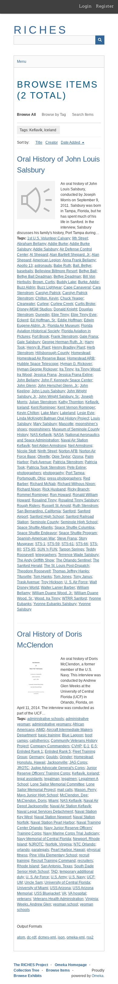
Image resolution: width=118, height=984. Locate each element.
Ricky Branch (78, 489)
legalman (52, 779)
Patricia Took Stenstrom (46, 467)
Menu (21, 61)
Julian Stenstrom (43, 402)
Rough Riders (28, 506)
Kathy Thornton (71, 402)
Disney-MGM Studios (34, 309)
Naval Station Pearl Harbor (53, 822)
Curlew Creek (62, 304)
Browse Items (58, 970)
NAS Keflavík (41, 435)
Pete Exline (76, 467)
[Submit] (99, 40)
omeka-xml (76, 937)
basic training (49, 735)
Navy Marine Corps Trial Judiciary (71, 833)
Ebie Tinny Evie (84, 315)
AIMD (40, 730)
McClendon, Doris (32, 800)
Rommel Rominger (32, 495)
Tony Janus (82, 576)
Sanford (69, 511)
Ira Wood (24, 375)
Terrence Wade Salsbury (78, 555)
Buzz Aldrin (26, 287)
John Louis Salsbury (48, 391)
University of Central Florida (67, 882)
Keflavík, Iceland (85, 773)
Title (38, 142)
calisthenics (39, 740)
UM (20, 882)
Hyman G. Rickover (76, 364)
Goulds (52, 757)
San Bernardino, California (39, 511)
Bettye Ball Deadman (34, 276)
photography (53, 473)
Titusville (24, 576)
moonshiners (39, 429)
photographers (29, 473)
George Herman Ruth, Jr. (62, 342)
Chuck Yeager (72, 298)
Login (85, 6)
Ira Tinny (66, 369)
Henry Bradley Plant (68, 347)
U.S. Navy (77, 877)
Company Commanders (50, 746)
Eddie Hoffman (69, 320)
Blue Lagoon (72, 735)
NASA (59, 435)
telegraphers (45, 555)
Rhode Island (28, 866)
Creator (51, 142)
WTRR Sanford (74, 598)
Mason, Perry (85, 790)
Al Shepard (39, 255)
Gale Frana (89, 336)
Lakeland (67, 413)
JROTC (23, 768)
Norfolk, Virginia (58, 844)
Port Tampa (75, 473)
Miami (53, 800)
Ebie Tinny (60, 315)
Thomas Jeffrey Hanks (70, 571)
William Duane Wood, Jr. (52, 593)
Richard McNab (43, 484)
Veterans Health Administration (58, 899)
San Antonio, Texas (56, 866)
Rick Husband (54, 489)
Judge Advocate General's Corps (58, 768)
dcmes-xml (47, 937)
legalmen (69, 779)
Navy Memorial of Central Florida (44, 839)
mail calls (65, 790)
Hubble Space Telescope (37, 364)
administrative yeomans (51, 724)
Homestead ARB (80, 358)
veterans (24, 899)
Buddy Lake (66, 282)
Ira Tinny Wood (87, 369)
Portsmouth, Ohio (31, 478)
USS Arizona (60, 888)
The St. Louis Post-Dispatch (66, 566)
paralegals (40, 850)
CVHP (76, 746)
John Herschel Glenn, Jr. (58, 385)
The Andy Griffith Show (35, 560)
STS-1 (40, 544)
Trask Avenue (28, 582)
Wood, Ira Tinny (47, 598)
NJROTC (36, 844)
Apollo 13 (25, 265)
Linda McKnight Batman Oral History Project (53, 418)
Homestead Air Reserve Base (41, 358)
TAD (54, 871)
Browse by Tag (54, 114)
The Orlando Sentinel (73, 560)
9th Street (80, 238)
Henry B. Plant (38, 347)
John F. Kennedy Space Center (66, 380)
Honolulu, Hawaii (31, 762)
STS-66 (82, 544)
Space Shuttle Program (78, 533)
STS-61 (67, 544)
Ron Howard (60, 495)
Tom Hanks (42, 576)
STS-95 (29, 549)
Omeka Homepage (71, 965)
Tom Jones (62, 576)
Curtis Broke (85, 304)
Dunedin (42, 315)
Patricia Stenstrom (68, 462)
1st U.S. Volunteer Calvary (48, 238)
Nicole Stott (26, 451)
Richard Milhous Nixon (76, 484)
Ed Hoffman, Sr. (43, 320)
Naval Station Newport (52, 817)
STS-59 (53, 544)
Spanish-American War (36, 538)
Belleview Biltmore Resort (56, 271)
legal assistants (29, 779)
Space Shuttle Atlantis (35, 527)
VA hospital (77, 893)
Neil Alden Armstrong (49, 445)
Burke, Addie (88, 282)
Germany (36, 757)
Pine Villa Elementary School (53, 855)
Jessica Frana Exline (75, 375)
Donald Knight (65, 309)
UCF (90, 877)
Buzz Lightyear (49, 287)
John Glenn (26, 385)
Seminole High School (79, 522)
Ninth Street (47, 451)
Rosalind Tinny (44, 500)
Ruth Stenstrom (85, 506)
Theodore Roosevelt (34, 571)
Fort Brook (40, 336)
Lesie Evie (85, 413)
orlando (23, 850)
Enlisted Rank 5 (58, 751)
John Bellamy (28, 380)
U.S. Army (59, 877)
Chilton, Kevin (46, 298)
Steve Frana (67, 538)
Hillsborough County (52, 353)
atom (21, 937)
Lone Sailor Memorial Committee (57, 784)
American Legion (47, 260)
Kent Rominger (43, 407)
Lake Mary (49, 413)
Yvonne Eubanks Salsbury (55, 604)
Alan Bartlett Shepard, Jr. (70, 255)
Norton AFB (68, 451)
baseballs (25, 271)
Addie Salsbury (45, 249)
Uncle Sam (34, 882)
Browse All (26, 114)
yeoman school (65, 904)
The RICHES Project (31, 965)
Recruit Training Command (53, 860)
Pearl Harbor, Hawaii (68, 850)
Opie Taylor (61, 456)
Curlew (43, 304)
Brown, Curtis (44, 282)
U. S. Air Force (76, 582)
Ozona (77, 456)
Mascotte (66, 424)
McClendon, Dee (74, 795)
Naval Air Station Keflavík (70, 806)
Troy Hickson (52, 582)
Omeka (97, 976)
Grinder (66, 757)
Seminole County (44, 522)
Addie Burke (58, 244)
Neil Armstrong (80, 445)
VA (64, 893)
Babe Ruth (62, 265)
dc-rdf (31, 937)
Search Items (82, 114)
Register (105, 6)
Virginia (91, 899)
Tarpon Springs (71, 549)
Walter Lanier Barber (58, 587)
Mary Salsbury (45, 424)
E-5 (94, 746)
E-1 (86, 746)
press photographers (64, 478)
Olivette (44, 456)
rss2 (90, 937)
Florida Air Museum (63, 325)
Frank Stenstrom (64, 336)
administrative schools (45, 719)
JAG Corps (78, 762)
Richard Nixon (29, 489)
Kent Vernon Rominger (76, 407)
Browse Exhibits (28, 976)
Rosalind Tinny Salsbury (78, 500)
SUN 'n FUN (47, 549)
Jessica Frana (45, 375)
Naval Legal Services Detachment (45, 811)
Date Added (71, 142)
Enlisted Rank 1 (30, 751)
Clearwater (26, 304)
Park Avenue (40, 462)
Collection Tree (26, 970)
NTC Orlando (84, 844)
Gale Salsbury (28, 342)
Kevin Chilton (28, 413)
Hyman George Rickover (37, 369)
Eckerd (22, 320)
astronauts (43, 265)
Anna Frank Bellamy (79, 260)
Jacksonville (57, 762)
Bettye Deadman (67, 276)
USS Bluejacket (47, 893)
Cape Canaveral (77, 287)
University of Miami (32, 888)
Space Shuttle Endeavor (37, 533)
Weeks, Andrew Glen (34, 904)
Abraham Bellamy (31, 244)
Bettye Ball (88, 271)
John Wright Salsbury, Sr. (58, 396)
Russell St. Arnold (56, 506)
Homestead (80, 353)
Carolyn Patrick (48, 293)
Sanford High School (47, 516)
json (61, 937)
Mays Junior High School (37, 795)
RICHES (41, 30)
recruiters (85, 860)
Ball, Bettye (82, 265)
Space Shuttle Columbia (74, 527)
